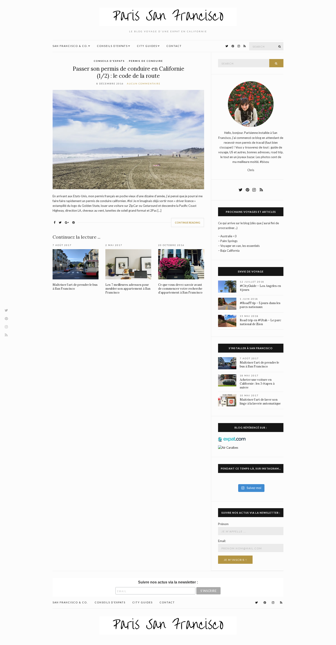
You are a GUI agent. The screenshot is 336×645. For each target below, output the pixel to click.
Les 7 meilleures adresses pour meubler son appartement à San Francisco (127, 288)
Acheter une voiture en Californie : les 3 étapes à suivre (257, 383)
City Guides (147, 45)
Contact (174, 45)
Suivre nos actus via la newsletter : (168, 582)
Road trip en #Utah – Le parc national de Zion (260, 322)
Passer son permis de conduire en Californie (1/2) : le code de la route (128, 72)
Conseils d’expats (112, 45)
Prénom (223, 524)
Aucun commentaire (143, 83)
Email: (222, 541)
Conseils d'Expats (109, 60)
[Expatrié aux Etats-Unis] (231, 439)
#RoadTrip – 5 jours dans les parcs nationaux (260, 305)
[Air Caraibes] (229, 447)
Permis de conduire (146, 60)
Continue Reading (187, 222)
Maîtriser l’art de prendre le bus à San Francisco (259, 364)
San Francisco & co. (70, 45)
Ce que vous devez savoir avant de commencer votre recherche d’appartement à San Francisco (180, 288)
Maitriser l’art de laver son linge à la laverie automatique (260, 401)
